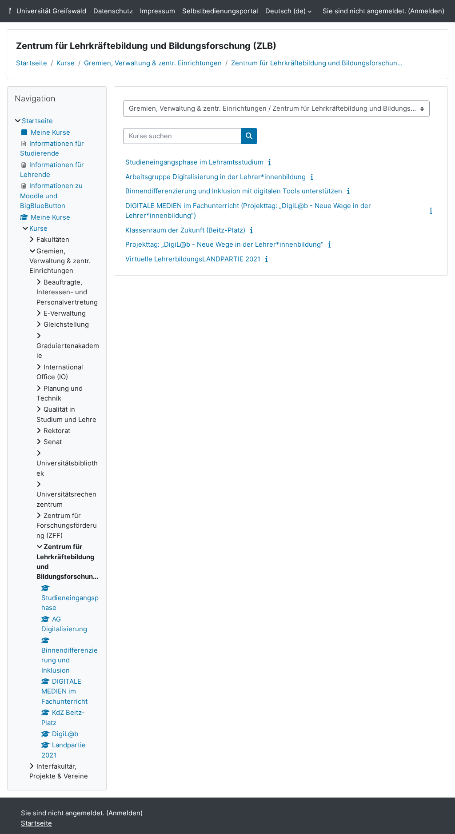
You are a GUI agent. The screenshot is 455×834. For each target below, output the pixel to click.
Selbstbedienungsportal (220, 11)
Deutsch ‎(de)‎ (285, 11)
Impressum (157, 11)
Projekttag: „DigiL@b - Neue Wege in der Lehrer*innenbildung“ (224, 244)
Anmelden (426, 11)
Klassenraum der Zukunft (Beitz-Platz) (185, 230)
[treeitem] (57, 449)
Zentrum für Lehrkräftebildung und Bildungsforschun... (317, 63)
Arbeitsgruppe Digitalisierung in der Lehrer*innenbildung (215, 176)
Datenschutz (113, 11)
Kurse (65, 63)
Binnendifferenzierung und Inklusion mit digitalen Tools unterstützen (233, 191)
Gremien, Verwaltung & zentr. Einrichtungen (153, 63)
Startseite (31, 63)
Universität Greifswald (51, 11)
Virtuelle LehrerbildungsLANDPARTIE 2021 (192, 259)
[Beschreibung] (272, 162)
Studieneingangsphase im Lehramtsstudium (194, 162)
